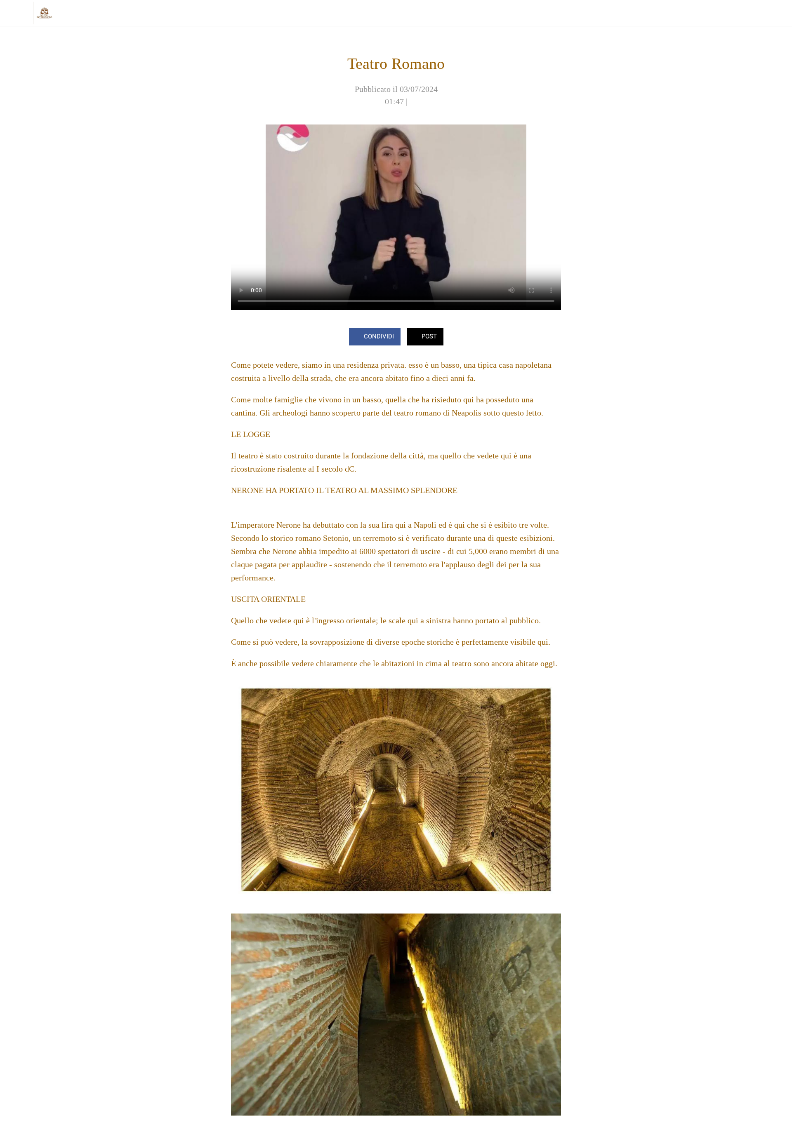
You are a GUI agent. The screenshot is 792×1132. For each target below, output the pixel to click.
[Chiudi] (16, 13)
